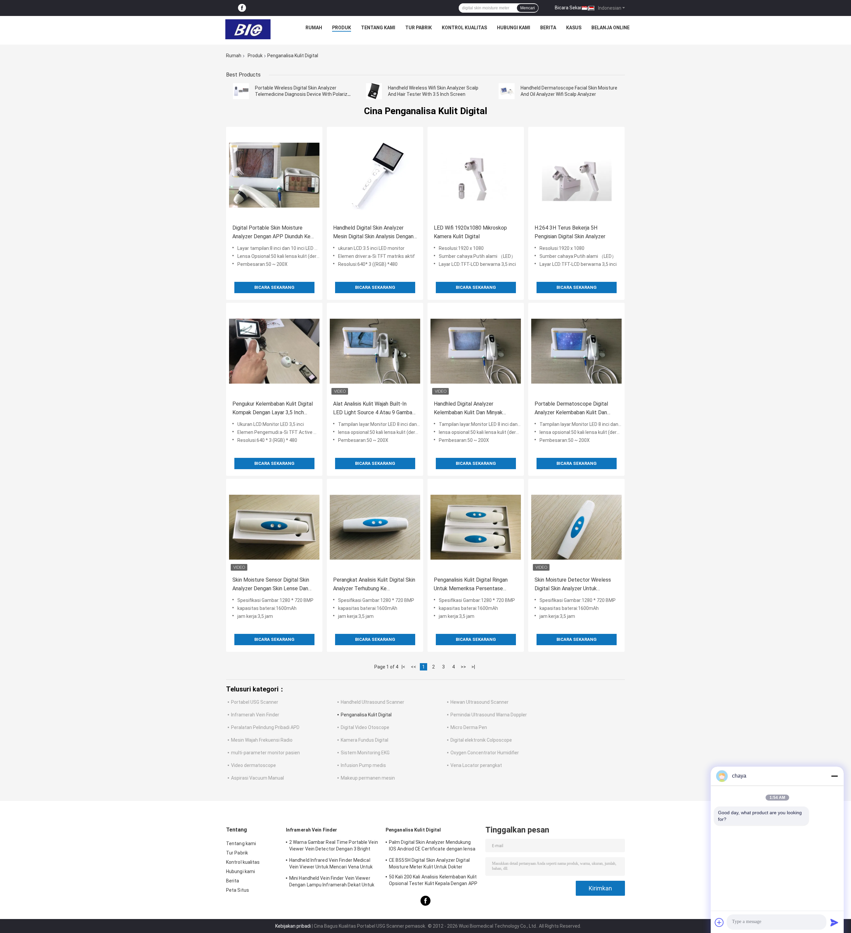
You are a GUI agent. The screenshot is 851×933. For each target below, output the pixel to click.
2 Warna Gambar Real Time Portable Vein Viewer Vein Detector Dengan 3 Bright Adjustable (333, 846)
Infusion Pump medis (363, 765)
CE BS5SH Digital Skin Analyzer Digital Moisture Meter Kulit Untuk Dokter (429, 863)
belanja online (610, 27)
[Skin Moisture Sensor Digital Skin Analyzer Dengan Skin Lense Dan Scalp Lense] (274, 527)
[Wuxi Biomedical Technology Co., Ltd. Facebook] (242, 8)
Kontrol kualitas (464, 27)
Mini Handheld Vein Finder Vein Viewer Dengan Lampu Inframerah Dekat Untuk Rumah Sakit (332, 882)
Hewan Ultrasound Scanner (479, 702)
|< (403, 666)
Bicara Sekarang (572, 7)
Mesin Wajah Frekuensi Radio (262, 740)
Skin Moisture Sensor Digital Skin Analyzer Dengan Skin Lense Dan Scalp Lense (270, 585)
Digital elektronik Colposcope (481, 740)
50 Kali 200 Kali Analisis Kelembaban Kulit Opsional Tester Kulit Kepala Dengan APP (433, 880)
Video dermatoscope (253, 765)
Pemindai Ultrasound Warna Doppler (488, 714)
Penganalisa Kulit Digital (366, 714)
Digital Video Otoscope (365, 727)
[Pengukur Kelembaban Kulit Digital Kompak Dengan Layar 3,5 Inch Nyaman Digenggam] (274, 351)
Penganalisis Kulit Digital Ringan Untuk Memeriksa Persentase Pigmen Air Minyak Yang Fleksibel (472, 585)
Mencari (527, 8)
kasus (573, 27)
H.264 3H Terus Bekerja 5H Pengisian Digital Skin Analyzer (570, 232)
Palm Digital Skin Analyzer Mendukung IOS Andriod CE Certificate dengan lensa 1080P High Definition (432, 846)
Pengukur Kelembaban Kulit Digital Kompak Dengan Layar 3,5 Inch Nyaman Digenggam (272, 409)
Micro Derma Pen (468, 727)
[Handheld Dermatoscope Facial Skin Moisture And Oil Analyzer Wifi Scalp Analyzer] (507, 91)
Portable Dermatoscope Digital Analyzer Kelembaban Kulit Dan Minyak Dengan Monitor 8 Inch (571, 409)
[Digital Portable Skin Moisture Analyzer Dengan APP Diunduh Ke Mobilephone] (274, 175)
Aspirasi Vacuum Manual (257, 778)
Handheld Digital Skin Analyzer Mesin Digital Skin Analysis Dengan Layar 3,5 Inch (373, 233)
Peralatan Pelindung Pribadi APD (265, 727)
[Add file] (719, 922)
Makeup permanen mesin (368, 778)
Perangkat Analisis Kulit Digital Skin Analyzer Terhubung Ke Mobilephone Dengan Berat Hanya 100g (374, 585)
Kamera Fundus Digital (364, 740)
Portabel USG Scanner (254, 702)
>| (473, 666)
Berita (548, 27)
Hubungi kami (513, 27)
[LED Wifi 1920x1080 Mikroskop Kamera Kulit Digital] (475, 175)
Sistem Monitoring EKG (365, 752)
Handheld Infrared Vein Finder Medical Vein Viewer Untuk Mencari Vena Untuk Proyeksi (331, 864)
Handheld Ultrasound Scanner (372, 702)
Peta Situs (237, 890)
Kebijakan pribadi (293, 926)
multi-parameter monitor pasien (265, 752)
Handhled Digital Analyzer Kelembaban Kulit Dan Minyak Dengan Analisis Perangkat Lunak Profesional (472, 409)
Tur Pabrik (418, 27)
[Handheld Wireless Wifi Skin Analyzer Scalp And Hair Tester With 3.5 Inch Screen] (374, 91)
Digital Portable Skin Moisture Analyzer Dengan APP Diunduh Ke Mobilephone (271, 233)
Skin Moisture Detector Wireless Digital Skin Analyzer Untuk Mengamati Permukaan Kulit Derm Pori (574, 585)
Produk (341, 27)
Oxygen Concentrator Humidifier (484, 752)
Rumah (313, 27)
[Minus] (834, 776)
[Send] (834, 922)
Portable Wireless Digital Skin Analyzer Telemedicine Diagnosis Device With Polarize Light (302, 94)
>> (463, 666)
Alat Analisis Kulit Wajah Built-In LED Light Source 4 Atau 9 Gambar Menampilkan (373, 409)
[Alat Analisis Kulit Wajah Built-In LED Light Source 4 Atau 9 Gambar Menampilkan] (375, 351)
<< (413, 666)
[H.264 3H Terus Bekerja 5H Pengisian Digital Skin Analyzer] (576, 175)
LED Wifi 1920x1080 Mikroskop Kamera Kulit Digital (470, 232)
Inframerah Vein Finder (255, 714)
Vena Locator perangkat (476, 765)
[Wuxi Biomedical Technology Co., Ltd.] (248, 29)
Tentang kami (378, 27)
